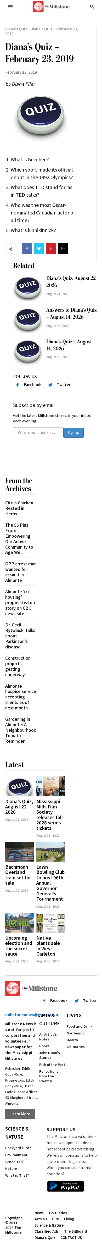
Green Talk (14, 1161)
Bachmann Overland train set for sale (18, 874)
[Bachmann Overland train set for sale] (19, 852)
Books (44, 1045)
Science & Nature (17, 1132)
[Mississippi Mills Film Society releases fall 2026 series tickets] (50, 786)
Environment (16, 1154)
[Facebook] (27, 248)
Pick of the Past (52, 1064)
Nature (11, 1168)
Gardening (76, 1032)
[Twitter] (39, 248)
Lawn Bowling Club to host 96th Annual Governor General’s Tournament (50, 882)
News (39, 1212)
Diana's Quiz (16, 28)
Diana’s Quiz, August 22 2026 (19, 806)
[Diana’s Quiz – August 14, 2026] (27, 351)
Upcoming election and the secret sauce (18, 945)
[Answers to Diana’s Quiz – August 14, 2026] (27, 319)
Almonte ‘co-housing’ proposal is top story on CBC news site (20, 602)
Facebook (33, 384)
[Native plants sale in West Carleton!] (50, 923)
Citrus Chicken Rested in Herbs (19, 508)
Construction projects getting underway (18, 666)
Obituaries (76, 1046)
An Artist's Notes (48, 1036)
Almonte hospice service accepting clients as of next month (20, 697)
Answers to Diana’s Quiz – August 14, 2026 (71, 313)
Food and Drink (80, 1026)
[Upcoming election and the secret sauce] (19, 923)
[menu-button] (10, 6)
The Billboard (75, 1231)
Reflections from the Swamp (49, 1076)
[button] (92, 6)
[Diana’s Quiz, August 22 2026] (27, 288)
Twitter (64, 384)
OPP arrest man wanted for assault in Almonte (21, 571)
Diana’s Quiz (45, 1237)
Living (74, 1015)
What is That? (17, 1175)
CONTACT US (71, 1237)
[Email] (63, 248)
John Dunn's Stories (49, 1055)
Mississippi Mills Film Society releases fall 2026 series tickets (49, 814)
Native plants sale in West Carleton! (48, 945)
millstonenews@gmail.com (31, 1014)
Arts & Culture (49, 1019)
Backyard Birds (18, 1147)
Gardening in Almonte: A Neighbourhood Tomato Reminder (20, 730)
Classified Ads (47, 1231)
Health (72, 1039)
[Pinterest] (51, 248)
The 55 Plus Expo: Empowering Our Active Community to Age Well (19, 538)
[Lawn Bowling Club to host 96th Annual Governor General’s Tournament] (50, 852)
